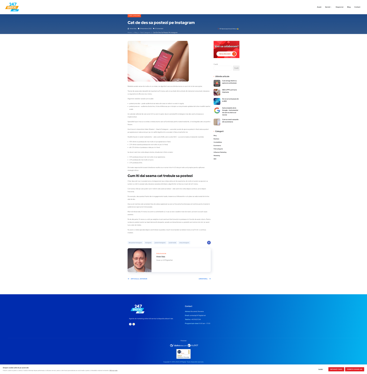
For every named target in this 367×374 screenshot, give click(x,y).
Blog (349, 7)
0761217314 (197, 319)
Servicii (327, 7)
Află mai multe (113, 370)
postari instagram (160, 242)
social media (172, 242)
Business (216, 139)
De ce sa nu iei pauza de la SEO (230, 100)
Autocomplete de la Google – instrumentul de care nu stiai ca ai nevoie (230, 111)
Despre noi (339, 7)
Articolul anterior (139, 279)
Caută (216, 64)
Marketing (217, 155)
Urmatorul (203, 279)
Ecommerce (217, 145)
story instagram (184, 242)
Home (130, 33)
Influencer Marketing (220, 152)
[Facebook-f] (130, 324)
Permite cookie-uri (354, 369)
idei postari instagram (135, 242)
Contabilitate (218, 142)
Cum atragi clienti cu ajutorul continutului (229, 82)
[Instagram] (133, 324)
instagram (148, 242)
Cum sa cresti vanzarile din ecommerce (230, 120)
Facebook (209, 242)
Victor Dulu (132, 28)
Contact (357, 7)
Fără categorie (134, 16)
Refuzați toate (336, 369)
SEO (215, 159)
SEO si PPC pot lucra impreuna (229, 91)
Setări (320, 369)
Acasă (319, 7)
